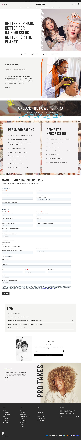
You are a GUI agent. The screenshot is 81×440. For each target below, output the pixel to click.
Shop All (4, 410)
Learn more (54, 1)
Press (21, 424)
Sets (4, 416)
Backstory (22, 410)
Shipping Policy (41, 418)
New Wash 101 (28, 7)
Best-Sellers (5, 420)
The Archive (23, 422)
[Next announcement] (79, 1)
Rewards (54, 7)
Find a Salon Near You (25, 416)
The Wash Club (6, 422)
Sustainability (23, 420)
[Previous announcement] (1, 1)
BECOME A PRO (7, 87)
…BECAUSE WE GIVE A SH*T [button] (16, 69)
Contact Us (40, 412)
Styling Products (6, 414)
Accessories (5, 418)
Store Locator (23, 414)
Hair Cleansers (6, 412)
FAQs (39, 410)
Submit (77, 416)
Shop (21, 7)
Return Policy (41, 420)
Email (61, 416)
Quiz (60, 7)
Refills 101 (22, 412)
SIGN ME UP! (49, 355)
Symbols (22, 418)
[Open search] (72, 4)
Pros (36, 7)
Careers (22, 426)
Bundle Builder (44, 7)
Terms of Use (41, 416)
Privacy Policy (41, 414)
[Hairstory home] (40, 4)
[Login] (75, 4)
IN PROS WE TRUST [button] (12, 64)
